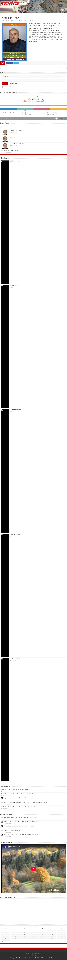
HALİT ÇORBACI (59, 68)
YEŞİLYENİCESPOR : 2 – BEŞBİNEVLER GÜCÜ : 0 (16, 798)
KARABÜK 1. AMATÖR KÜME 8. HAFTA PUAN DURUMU (15, 789)
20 (33, 936)
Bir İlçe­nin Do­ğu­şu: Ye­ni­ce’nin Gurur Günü (11, 126)
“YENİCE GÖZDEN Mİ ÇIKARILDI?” (12, 830)
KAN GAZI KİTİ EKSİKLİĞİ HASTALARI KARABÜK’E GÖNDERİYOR (20, 817)
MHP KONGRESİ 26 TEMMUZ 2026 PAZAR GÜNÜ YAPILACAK (19, 826)
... (56, 958)
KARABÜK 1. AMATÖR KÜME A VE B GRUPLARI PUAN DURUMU (17, 793)
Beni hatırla (14, 83)
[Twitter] (34, 956)
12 (24, 934)
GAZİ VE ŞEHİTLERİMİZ (16, 130)
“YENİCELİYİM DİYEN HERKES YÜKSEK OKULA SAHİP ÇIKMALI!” (20, 821)
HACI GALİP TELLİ (14, 285)
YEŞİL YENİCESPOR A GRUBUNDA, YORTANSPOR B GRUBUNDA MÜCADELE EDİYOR (25, 802)
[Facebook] (32, 956)
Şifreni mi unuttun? (6, 87)
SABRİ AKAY (13, 137)
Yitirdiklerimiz (23, 20)
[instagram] (35, 956)
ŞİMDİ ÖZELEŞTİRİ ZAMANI (11, 150)
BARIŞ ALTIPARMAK (15, 534)
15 (52, 934)
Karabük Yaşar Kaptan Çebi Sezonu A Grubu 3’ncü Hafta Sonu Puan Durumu (19, 806)
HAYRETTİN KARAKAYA (16, 410)
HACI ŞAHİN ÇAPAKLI (15, 658)
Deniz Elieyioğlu (6, 20)
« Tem (2, 942)
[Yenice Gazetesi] (33, 6)
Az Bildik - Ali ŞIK (37, 954)
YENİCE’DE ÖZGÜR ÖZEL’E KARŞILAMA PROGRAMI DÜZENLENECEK (21, 834)
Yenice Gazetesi (51, 958)
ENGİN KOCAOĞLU (15, 161)
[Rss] (31, 956)
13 (33, 934)
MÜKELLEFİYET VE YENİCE (17, 143)
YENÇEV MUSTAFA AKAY (10, 68)
